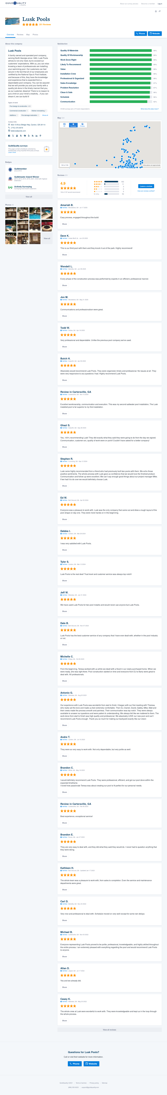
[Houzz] (21, 136)
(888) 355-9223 (73, 1087)
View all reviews (109, 1029)
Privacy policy (94, 1083)
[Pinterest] (40, 136)
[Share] (160, 11)
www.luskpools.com (18, 131)
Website (156, 33)
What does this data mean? (150, 109)
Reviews (20, 34)
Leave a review (146, 186)
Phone (142, 33)
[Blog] (33, 136)
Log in (160, 3)
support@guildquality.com (90, 1087)
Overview (10, 34)
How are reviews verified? (146, 191)
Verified (65, 207)
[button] (122, 156)
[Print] (156, 11)
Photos (35, 34)
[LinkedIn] (37, 136)
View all (47, 238)
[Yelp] (29, 136)
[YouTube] (17, 136)
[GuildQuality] (16, 3)
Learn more (12, 152)
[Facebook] (9, 136)
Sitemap (104, 1083)
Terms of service (81, 1083)
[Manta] (25, 136)
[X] (13, 136)
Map (28, 34)
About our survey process (129, 3)
